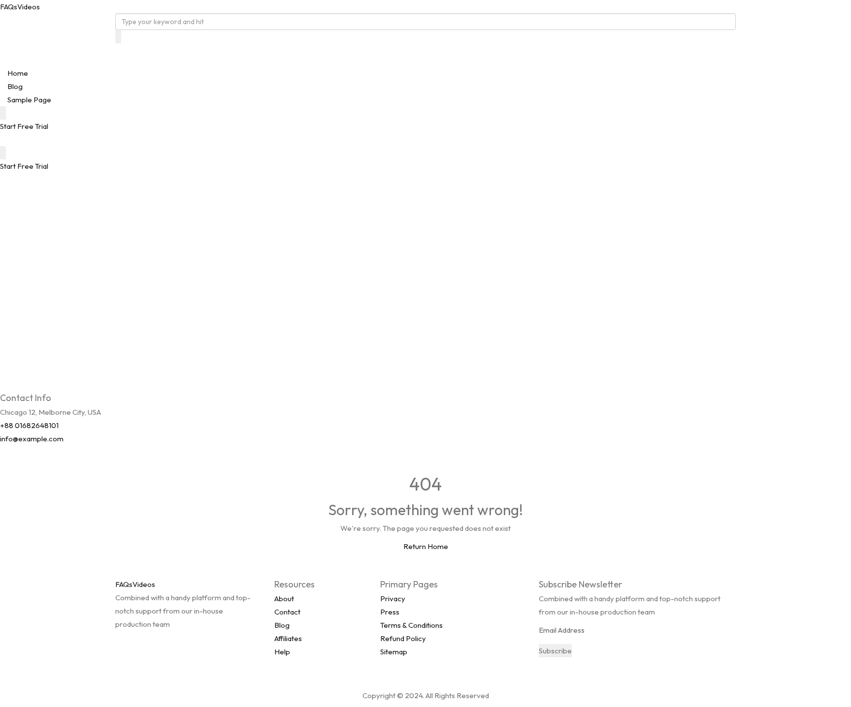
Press (389, 611)
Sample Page (29, 99)
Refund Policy (403, 638)
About (284, 598)
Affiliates (288, 638)
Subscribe (555, 650)
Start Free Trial (24, 126)
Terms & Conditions (411, 625)
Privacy (392, 598)
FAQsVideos (20, 6)
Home (17, 73)
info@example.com (32, 438)
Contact (287, 611)
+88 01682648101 (29, 425)
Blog (15, 86)
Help (282, 651)
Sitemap (393, 651)
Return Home (425, 546)
